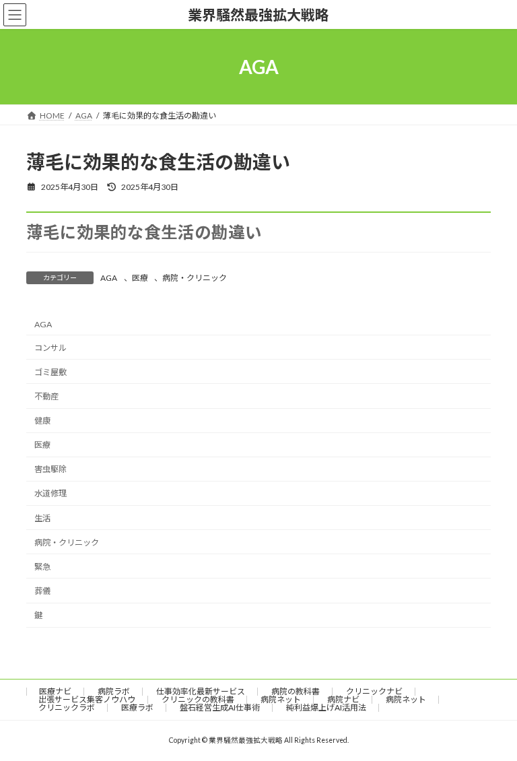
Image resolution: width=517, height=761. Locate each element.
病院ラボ (114, 691)
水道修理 (50, 493)
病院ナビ (343, 699)
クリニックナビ (374, 691)
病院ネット (281, 699)
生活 (42, 517)
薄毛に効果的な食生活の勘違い (144, 232)
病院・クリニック (194, 278)
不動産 (46, 396)
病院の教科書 (295, 691)
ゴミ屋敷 (50, 372)
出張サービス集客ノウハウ (86, 699)
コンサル (50, 347)
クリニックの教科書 (198, 699)
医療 (140, 278)
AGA (108, 278)
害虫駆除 (50, 469)
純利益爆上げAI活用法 (326, 707)
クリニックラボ (66, 707)
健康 (42, 421)
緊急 (42, 567)
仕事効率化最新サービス (200, 691)
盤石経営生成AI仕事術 (220, 707)
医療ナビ (55, 691)
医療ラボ (137, 707)
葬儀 (42, 591)
